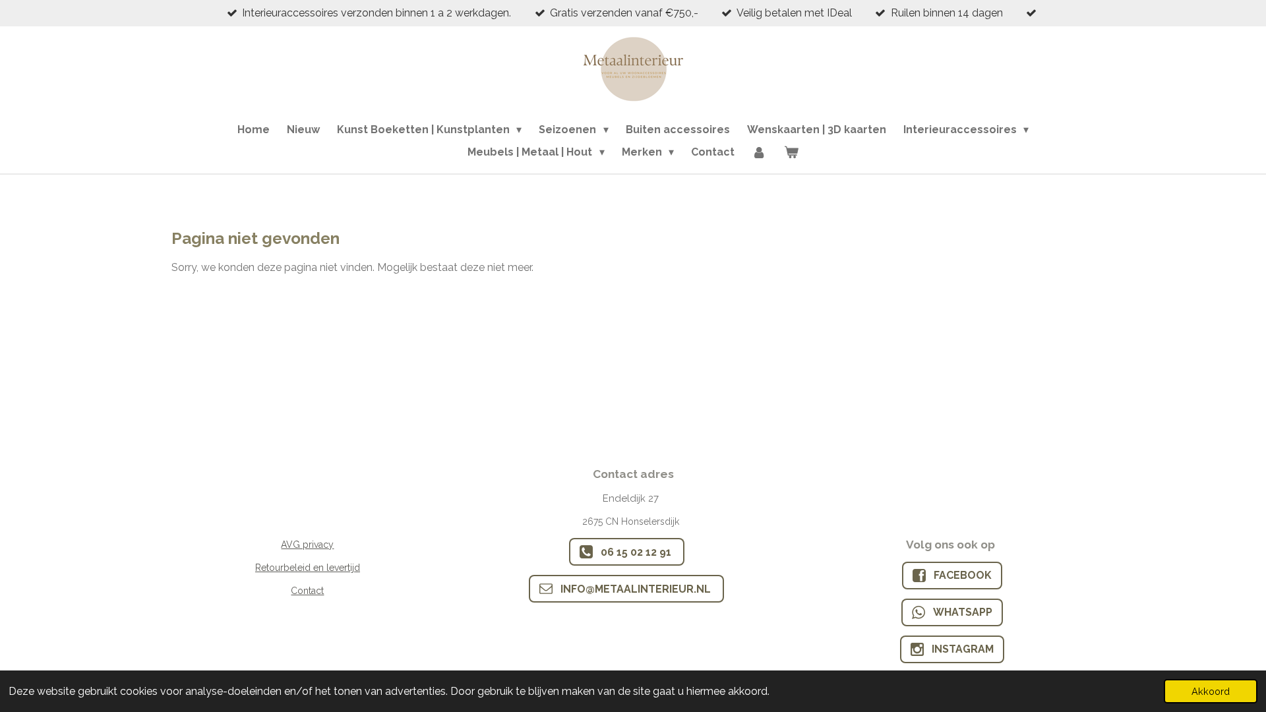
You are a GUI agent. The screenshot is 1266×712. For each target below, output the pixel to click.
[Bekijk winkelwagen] (790, 152)
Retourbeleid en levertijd (307, 567)
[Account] (759, 152)
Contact (307, 590)
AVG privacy (307, 544)
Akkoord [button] (1210, 691)
